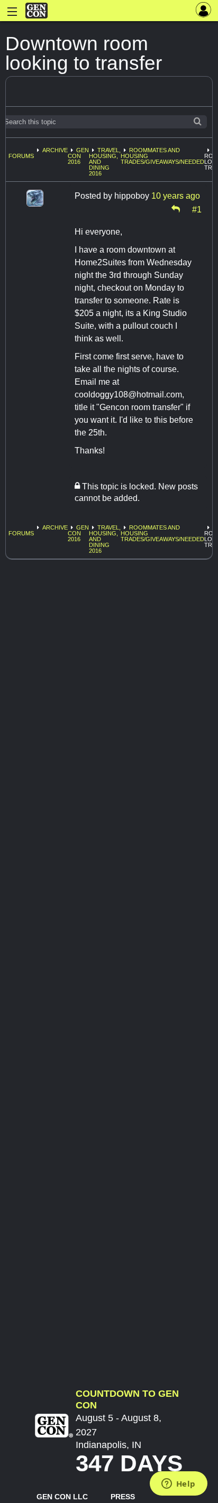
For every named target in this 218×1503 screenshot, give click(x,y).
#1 (197, 209)
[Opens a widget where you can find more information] (178, 1484)
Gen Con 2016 (78, 156)
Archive (55, 150)
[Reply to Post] (175, 209)
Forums (21, 156)
